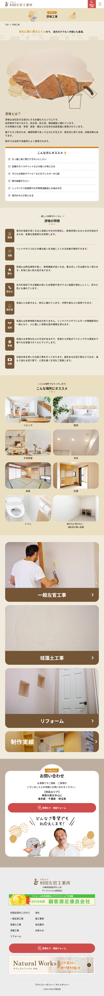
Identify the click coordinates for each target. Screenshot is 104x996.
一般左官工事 (16, 918)
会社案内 (39, 924)
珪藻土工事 (15, 924)
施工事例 (39, 918)
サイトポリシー (62, 984)
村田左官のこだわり (20, 912)
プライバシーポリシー (44, 984)
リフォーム (15, 936)
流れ (37, 912)
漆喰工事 (14, 930)
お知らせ (39, 930)
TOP (7, 24)
